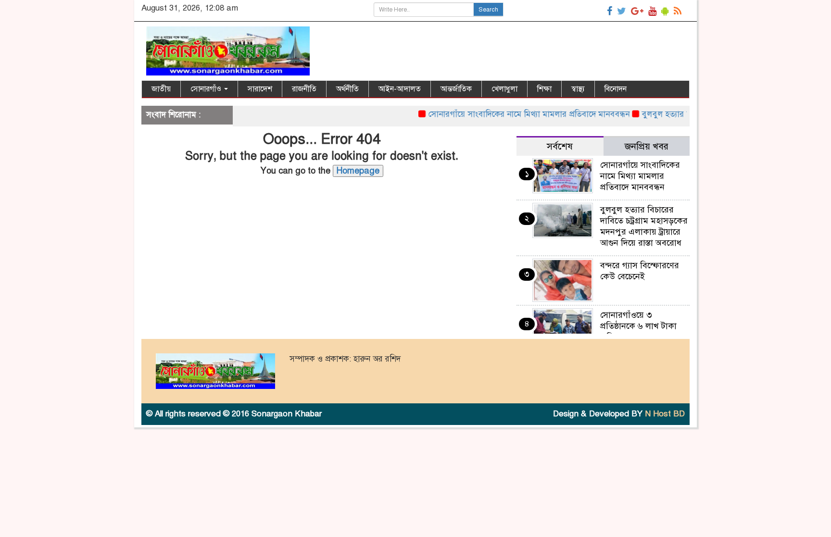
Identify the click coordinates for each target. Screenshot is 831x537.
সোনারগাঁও (206, 89)
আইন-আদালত (399, 89)
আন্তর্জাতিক (456, 89)
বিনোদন (615, 89)
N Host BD (665, 414)
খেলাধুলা (504, 89)
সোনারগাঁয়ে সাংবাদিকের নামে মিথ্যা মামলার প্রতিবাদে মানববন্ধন (518, 114)
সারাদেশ (260, 89)
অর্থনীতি (347, 89)
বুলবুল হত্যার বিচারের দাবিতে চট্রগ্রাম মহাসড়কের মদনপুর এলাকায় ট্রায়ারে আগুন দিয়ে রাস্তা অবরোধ (644, 226)
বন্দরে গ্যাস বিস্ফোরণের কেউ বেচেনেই (639, 271)
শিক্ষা (544, 89)
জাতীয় (161, 89)
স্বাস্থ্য (578, 89)
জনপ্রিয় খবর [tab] (646, 146)
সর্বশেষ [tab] (560, 146)
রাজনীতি (304, 89)
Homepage (358, 170)
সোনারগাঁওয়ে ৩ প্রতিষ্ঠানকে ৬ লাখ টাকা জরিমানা (638, 326)
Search (488, 9)
